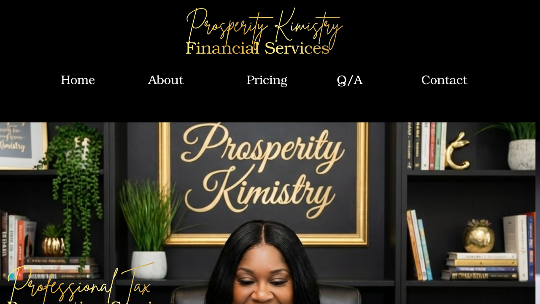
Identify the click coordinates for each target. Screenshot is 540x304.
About (165, 79)
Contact (444, 79)
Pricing (266, 79)
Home (78, 79)
